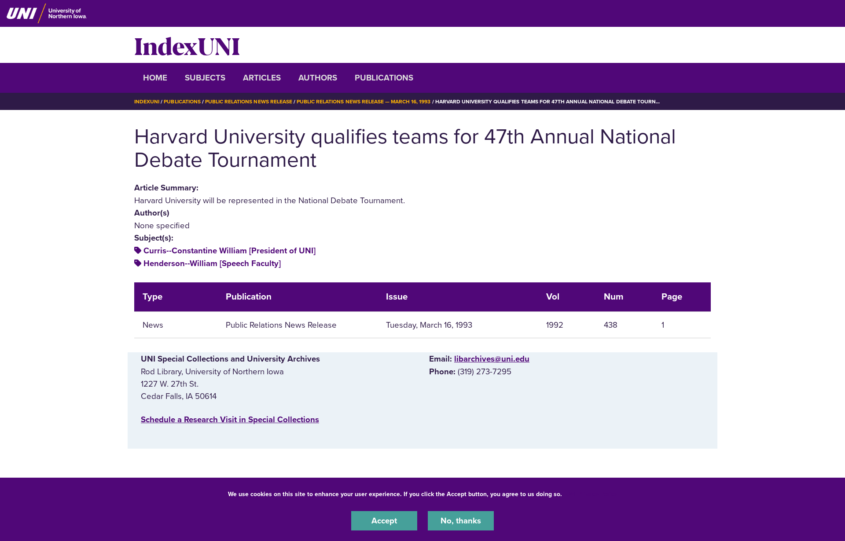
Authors (317, 78)
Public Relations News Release (248, 102)
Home (155, 78)
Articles (262, 78)
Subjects (205, 78)
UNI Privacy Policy (591, 494)
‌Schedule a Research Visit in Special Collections (230, 419)
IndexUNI (187, 45)
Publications (384, 78)
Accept (384, 521)
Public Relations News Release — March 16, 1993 (363, 102)
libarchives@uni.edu (491, 359)
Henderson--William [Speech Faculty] (212, 263)
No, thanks (461, 521)
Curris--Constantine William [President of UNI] (229, 251)
